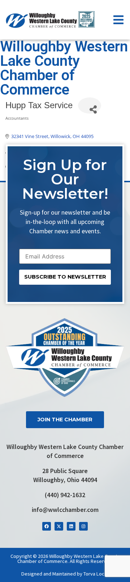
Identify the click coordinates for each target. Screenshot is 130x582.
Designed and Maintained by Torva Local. (65, 573)
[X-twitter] (59, 526)
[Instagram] (83, 526)
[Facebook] (46, 526)
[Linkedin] (71, 526)
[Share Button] (89, 105)
